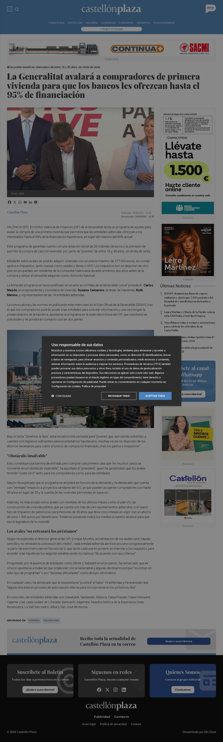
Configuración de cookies (66, 386)
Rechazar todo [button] (119, 395)
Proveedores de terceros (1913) (142, 363)
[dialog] (111, 371)
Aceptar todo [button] (155, 395)
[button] (61, 396)
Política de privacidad (94, 386)
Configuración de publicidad (82, 381)
